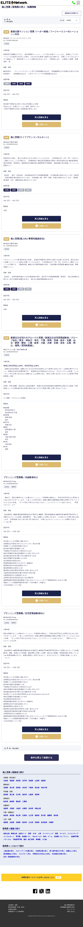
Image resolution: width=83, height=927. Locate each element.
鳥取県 (5, 815)
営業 (56, 833)
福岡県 (5, 822)
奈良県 (31, 808)
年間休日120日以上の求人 (41, 854)
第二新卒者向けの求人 (57, 851)
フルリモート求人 (25, 854)
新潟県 (5, 794)
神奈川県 (44, 787)
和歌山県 (38, 808)
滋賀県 (5, 808)
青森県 (12, 780)
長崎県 (18, 822)
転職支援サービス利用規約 (16, 911)
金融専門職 (75, 836)
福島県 (43, 780)
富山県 (12, 794)
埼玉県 (24, 787)
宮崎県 (37, 822)
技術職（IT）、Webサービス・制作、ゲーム (37, 836)
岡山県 (18, 815)
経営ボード (22, 833)
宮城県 (31, 780)
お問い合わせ (71, 911)
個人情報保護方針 (69, 905)
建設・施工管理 (29, 839)
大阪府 (18, 808)
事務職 (38, 839)
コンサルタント (8, 836)
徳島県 (37, 815)
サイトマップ (71, 909)
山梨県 (31, 794)
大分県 (31, 822)
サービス (63, 833)
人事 (39, 833)
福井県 (24, 794)
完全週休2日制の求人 (59, 854)
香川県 (43, 815)
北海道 (5, 780)
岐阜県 (5, 801)
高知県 (56, 815)
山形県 (37, 780)
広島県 (24, 815)
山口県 (31, 815)
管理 (29, 833)
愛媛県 (49, 815)
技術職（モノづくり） (61, 836)
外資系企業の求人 (42, 851)
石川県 (18, 794)
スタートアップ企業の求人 (25, 851)
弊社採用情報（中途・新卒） (16, 907)
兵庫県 (24, 808)
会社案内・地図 (12, 905)
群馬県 (18, 787)
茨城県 (5, 787)
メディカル (7, 839)
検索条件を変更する (71, 13)
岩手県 (24, 780)
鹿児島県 (44, 822)
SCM (34, 833)
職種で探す (15, 829)
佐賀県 (12, 822)
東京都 (37, 787)
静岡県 (12, 801)
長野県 (37, 794)
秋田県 (18, 780)
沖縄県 (51, 822)
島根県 (12, 815)
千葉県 (31, 787)
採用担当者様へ (12, 909)
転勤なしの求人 (71, 851)
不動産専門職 (17, 839)
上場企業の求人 (8, 851)
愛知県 (18, 801)
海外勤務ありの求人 (10, 854)
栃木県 (12, 787)
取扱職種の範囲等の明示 (67, 907)
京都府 (12, 808)
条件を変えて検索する (41, 757)
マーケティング (48, 833)
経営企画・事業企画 (10, 833)
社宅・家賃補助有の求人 (11, 857)
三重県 (24, 801)
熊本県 (24, 822)
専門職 (18, 836)
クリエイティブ (73, 833)
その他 (44, 839)
